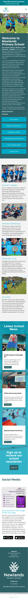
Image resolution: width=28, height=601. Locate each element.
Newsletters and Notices (13, 139)
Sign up (14, 467)
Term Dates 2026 (14, 145)
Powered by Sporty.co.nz (14, 596)
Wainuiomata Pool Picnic (13, 430)
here (21, 3)
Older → (14, 447)
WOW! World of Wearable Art (13, 356)
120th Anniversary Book (13, 393)
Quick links (14, 151)
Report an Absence (14, 126)
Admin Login (15, 597)
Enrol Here (14, 119)
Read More (8, 367)
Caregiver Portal (14, 132)
